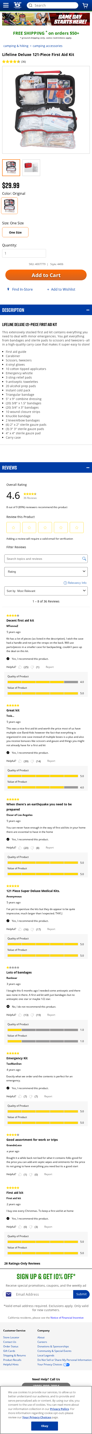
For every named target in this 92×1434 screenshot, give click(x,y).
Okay (44, 1426)
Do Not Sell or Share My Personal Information (64, 1360)
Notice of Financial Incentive (67, 1317)
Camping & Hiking (15, 46)
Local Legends (46, 1355)
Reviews (9, 467)
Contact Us (10, 1342)
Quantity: (9, 245)
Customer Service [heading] (14, 1330)
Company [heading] (43, 1330)
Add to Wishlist (63, 289)
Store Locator (11, 1337)
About (41, 1337)
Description (13, 310)
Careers (42, 1342)
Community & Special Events (54, 1351)
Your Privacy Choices (36, 1417)
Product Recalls (12, 1360)
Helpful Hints (11, 1364)
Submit (81, 1294)
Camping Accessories (47, 46)
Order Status (11, 1346)
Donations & (53, 1346)
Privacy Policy (59, 1409)
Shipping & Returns (15, 1355)
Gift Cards (9, 1351)
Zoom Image (17, 72)
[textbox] (46, 1294)
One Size (15, 232)
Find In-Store (22, 289)
